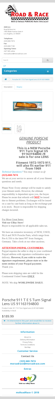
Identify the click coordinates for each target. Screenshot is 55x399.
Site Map (27, 347)
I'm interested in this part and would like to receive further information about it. (28, 321)
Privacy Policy (27, 342)
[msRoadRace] (27, 379)
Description (8, 87)
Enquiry (19, 87)
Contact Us (27, 356)
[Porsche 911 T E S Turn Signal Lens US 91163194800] (27, 106)
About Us (27, 337)
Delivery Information (27, 340)
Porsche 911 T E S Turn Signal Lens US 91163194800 (30, 79)
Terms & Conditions (27, 345)
